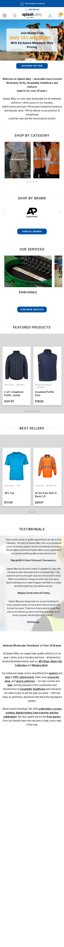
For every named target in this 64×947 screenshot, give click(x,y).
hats (7, 677)
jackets (53, 673)
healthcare (39, 689)
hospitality (26, 689)
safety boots (26, 677)
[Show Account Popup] (50, 15)
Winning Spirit (40, 665)
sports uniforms (25, 681)
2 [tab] (30, 181)
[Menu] (5, 15)
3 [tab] (33, 181)
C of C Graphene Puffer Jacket (13, 394)
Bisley (54, 661)
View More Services (32, 309)
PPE (15, 677)
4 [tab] (36, 181)
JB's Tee (9, 493)
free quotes (54, 716)
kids (10, 685)
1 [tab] (27, 181)
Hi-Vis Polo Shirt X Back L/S (46, 495)
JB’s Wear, (44, 661)
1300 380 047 (33, 9)
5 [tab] (38, 411)
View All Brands (32, 231)
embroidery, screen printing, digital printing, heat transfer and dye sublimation (32, 712)
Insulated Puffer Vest (44, 394)
